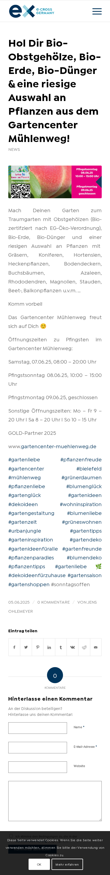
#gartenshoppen (29, 584)
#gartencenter (26, 468)
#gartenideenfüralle (33, 548)
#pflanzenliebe (26, 486)
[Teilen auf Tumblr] (61, 647)
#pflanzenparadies (31, 557)
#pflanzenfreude (81, 459)
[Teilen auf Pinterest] (38, 647)
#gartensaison (85, 574)
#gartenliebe (24, 459)
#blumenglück (84, 486)
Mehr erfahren (67, 864)
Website (79, 766)
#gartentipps (86, 530)
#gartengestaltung (31, 512)
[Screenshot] (55, 182)
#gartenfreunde (82, 548)
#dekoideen (23, 503)
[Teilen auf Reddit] (84, 647)
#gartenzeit (22, 521)
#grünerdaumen (81, 477)
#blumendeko (84, 557)
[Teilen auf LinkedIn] (49, 647)
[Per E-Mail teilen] (96, 647)
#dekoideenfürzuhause (37, 574)
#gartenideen (85, 494)
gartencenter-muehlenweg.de (58, 446)
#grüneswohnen (82, 521)
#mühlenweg (24, 477)
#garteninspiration (30, 539)
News (14, 149)
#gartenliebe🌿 (78, 566)
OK (39, 864)
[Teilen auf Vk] (72, 647)
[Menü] (94, 11)
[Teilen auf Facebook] (14, 647)
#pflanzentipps (26, 566)
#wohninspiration (81, 503)
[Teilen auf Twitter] (26, 647)
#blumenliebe (84, 512)
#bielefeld (89, 468)
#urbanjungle (24, 530)
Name (79, 726)
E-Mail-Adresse (85, 746)
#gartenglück (24, 494)
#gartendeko (86, 539)
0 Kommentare (53, 601)
